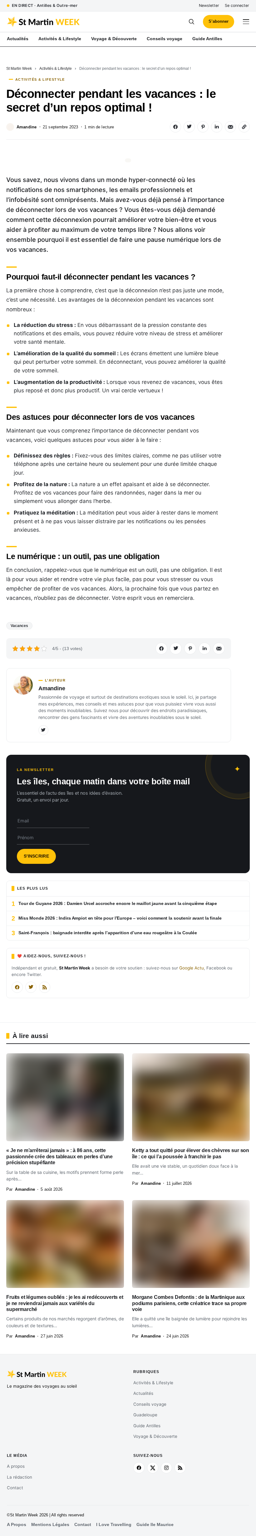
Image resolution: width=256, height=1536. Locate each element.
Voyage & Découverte (155, 1436)
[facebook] (139, 1467)
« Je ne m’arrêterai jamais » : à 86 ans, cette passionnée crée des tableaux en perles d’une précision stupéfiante (59, 1156)
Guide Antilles (146, 1425)
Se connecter (237, 5)
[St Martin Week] (67, 22)
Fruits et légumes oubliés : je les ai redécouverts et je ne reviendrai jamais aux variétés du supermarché (64, 1303)
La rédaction (19, 1477)
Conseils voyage (149, 1404)
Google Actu (191, 967)
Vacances (19, 626)
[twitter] (152, 1467)
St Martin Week (19, 68)
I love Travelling (113, 1524)
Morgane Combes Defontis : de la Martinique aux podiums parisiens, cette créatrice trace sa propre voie (189, 1303)
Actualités (143, 1393)
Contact (15, 1487)
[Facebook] (17, 987)
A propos (16, 1466)
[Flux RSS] (44, 987)
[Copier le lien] (244, 126)
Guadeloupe (145, 1414)
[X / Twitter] (31, 987)
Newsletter (209, 5)
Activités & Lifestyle (55, 68)
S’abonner (219, 21)
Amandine (27, 127)
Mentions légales (50, 1524)
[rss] (180, 1467)
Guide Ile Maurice (155, 1524)
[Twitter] (43, 730)
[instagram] (166, 1467)
